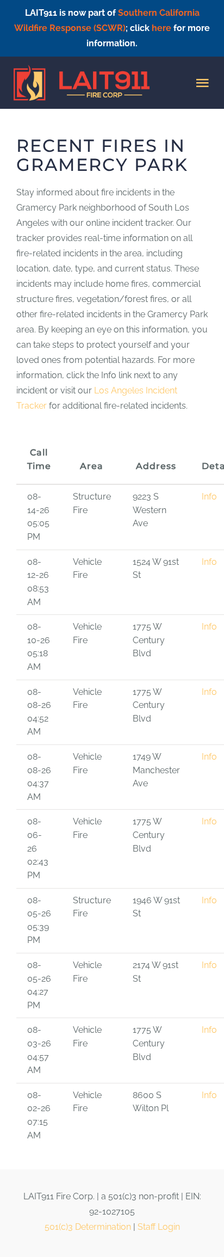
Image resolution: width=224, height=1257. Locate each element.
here (161, 28)
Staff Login (159, 1227)
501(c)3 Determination (88, 1227)
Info (209, 496)
